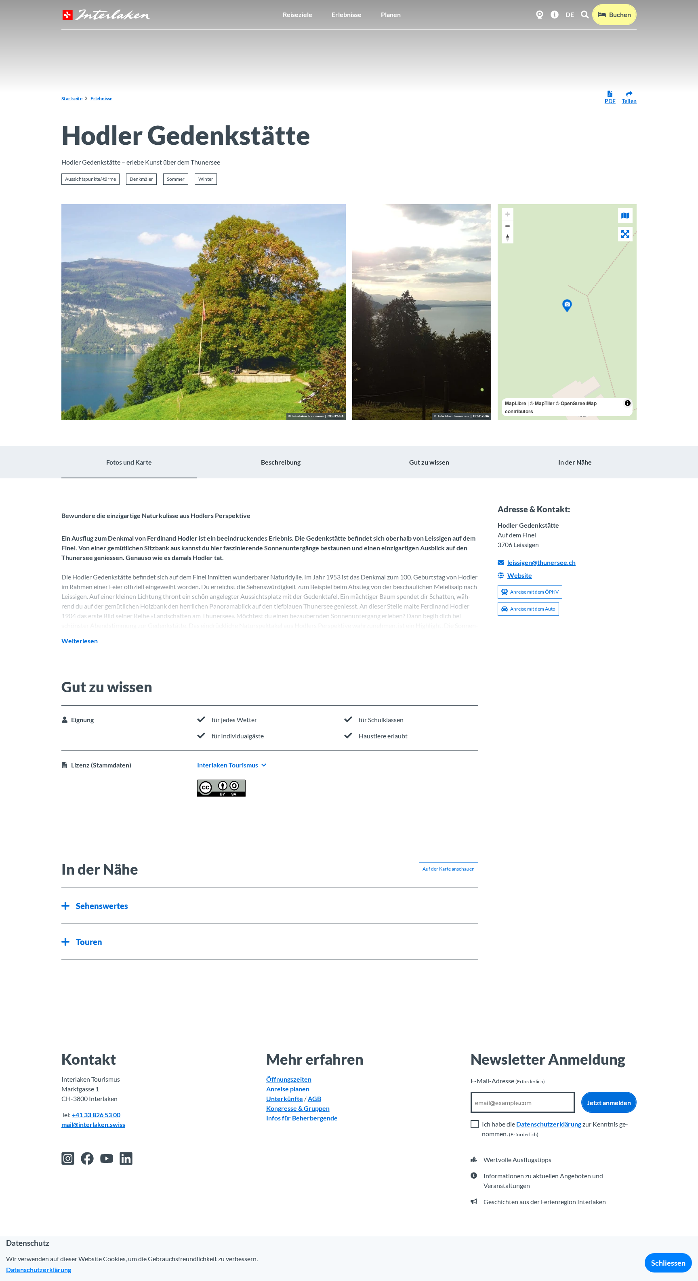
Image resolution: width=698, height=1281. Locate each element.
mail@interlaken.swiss (93, 1124)
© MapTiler (542, 403)
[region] (567, 312)
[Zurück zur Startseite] (106, 14)
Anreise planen (287, 1089)
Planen (391, 14)
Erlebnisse (347, 14)
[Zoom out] (507, 226)
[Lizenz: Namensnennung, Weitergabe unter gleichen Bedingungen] (221, 794)
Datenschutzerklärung (548, 1124)
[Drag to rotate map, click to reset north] (507, 237)
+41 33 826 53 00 (96, 1114)
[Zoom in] (507, 214)
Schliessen (668, 1262)
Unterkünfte (284, 1098)
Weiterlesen (79, 641)
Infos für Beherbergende (302, 1118)
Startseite (71, 98)
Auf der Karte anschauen (449, 869)
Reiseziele (297, 14)
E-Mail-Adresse (508, 1080)
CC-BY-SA (336, 416)
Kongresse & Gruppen (298, 1108)
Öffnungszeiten (288, 1079)
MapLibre (515, 403)
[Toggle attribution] (628, 403)
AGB (314, 1098)
